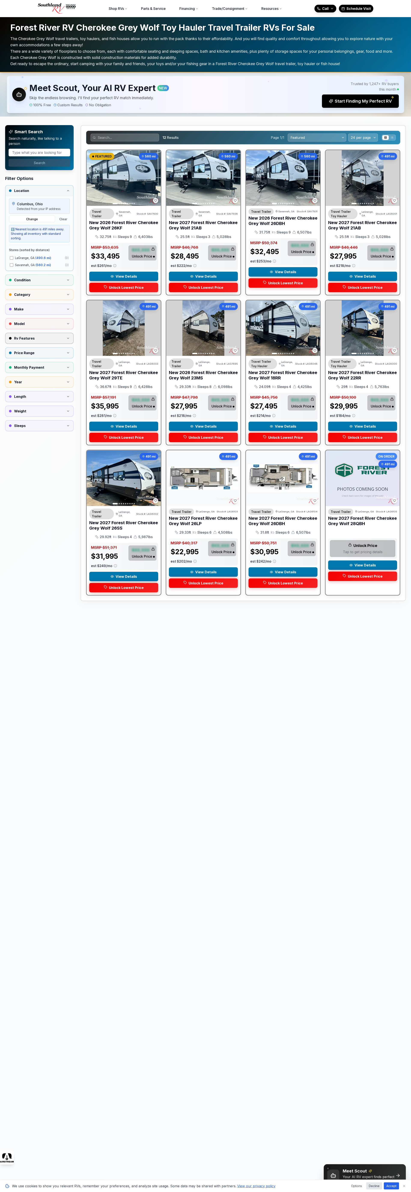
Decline (374, 1186)
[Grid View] (385, 137)
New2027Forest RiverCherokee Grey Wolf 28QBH (362, 521)
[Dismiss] (328, 1168)
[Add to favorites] (155, 200)
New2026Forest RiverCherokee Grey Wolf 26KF (123, 225)
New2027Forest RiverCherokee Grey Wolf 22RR (362, 375)
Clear (63, 219)
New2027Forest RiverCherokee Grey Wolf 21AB (203, 225)
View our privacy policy (256, 1186)
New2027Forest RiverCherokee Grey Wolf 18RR (283, 375)
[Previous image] (92, 178)
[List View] (392, 137)
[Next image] (155, 178)
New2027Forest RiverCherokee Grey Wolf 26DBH (283, 521)
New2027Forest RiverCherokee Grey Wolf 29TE (123, 375)
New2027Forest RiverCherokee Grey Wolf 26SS (123, 525)
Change (32, 219)
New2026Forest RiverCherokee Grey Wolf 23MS (203, 375)
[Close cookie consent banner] (404, 1186)
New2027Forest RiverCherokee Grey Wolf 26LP (203, 521)
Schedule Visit (359, 8)
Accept (391, 1186)
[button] (205, 94)
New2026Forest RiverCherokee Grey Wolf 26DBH (283, 221)
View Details (126, 276)
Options (356, 1186)
